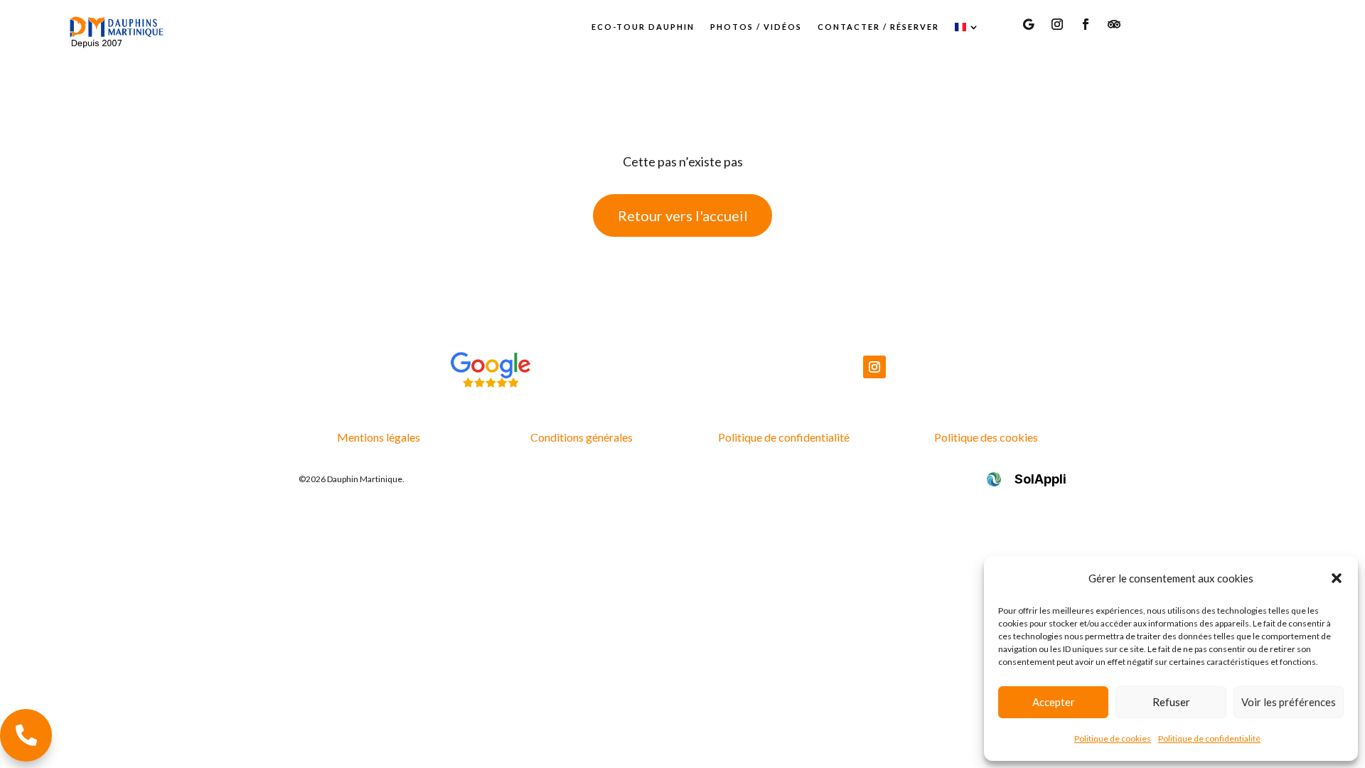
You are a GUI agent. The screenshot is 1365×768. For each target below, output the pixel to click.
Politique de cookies (1112, 738)
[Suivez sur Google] (1028, 24)
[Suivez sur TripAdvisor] (1114, 24)
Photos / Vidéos (756, 26)
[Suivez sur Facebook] (1085, 24)
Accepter (1053, 701)
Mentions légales (378, 437)
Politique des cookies (986, 437)
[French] (967, 27)
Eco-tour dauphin (643, 26)
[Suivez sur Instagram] (1057, 24)
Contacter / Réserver (878, 26)
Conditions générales (581, 437)
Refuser (1171, 701)
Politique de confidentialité (1209, 738)
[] (26, 756)
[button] (1336, 578)
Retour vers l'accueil (683, 215)
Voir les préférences (1288, 701)
